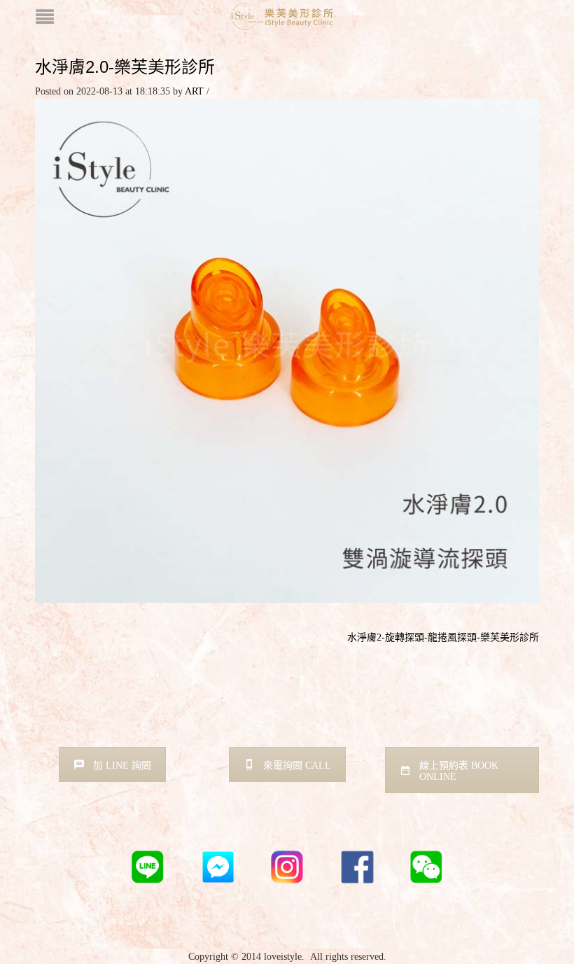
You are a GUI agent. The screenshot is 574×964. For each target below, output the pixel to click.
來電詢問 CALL (297, 765)
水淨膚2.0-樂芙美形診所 (125, 66)
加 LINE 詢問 (122, 765)
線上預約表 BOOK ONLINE (458, 771)
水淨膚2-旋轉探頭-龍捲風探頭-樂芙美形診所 (443, 637)
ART (194, 91)
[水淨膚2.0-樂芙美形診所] (287, 349)
